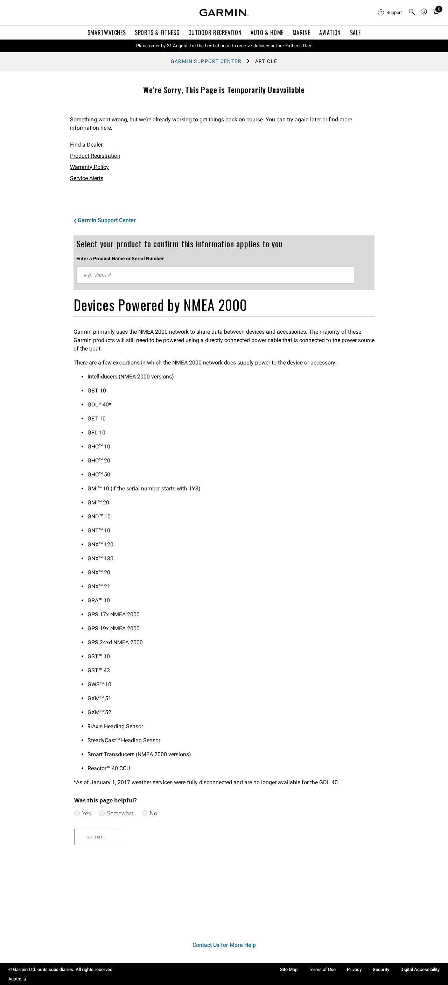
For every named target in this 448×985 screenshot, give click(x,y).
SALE (355, 32)
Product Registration (95, 156)
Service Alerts (86, 178)
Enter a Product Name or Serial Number (120, 258)
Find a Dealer (86, 144)
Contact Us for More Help (224, 945)
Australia (17, 979)
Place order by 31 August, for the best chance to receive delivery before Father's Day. (224, 45)
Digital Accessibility (420, 969)
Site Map (289, 969)
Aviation (330, 32)
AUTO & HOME (267, 32)
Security (381, 969)
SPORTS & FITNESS (157, 32)
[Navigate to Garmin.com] (224, 12)
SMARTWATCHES (107, 32)
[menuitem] (390, 12)
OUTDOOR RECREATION (215, 32)
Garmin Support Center (206, 61)
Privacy (354, 969)
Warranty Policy (89, 167)
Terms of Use (322, 969)
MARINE (301, 32)
